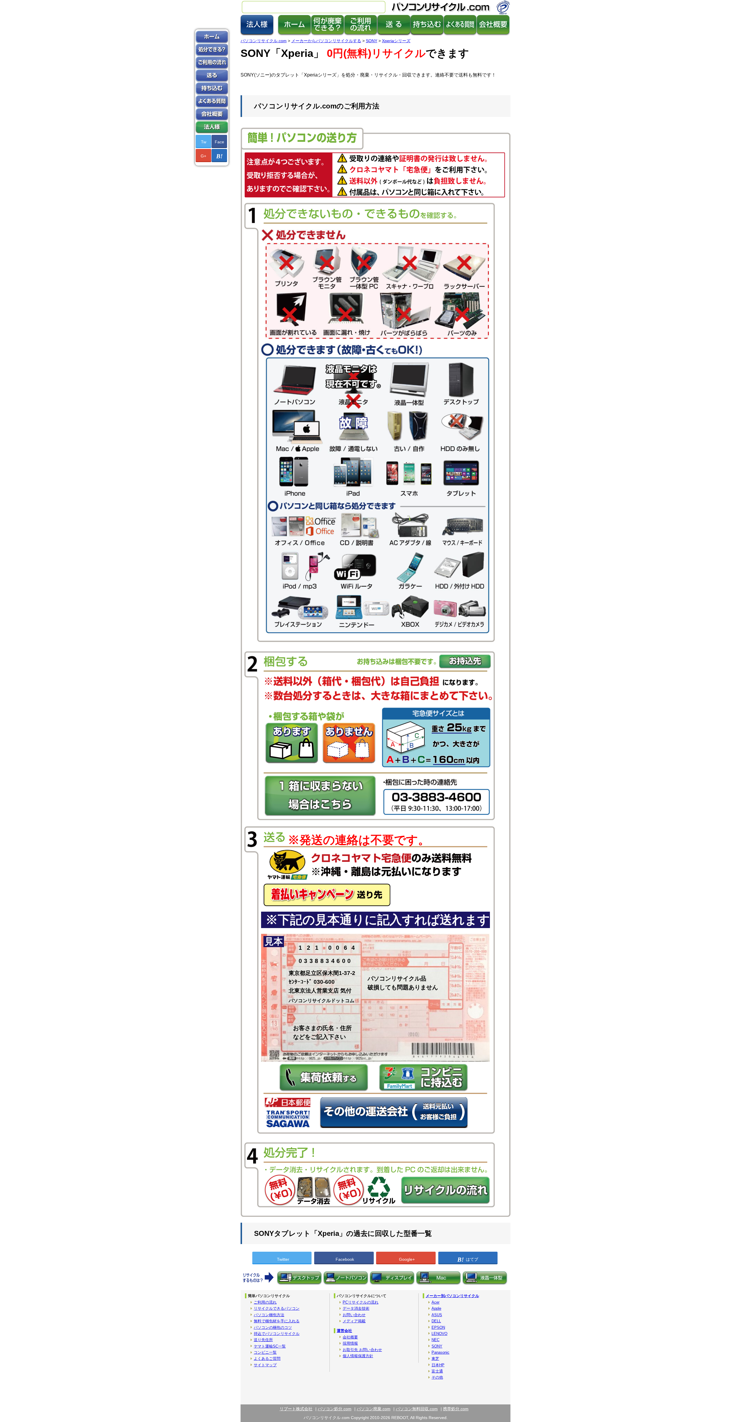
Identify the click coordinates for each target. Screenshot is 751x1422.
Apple (436, 1308)
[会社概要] (493, 34)
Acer (435, 1302)
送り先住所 (263, 1340)
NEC (435, 1340)
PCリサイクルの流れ (360, 1302)
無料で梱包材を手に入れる (277, 1321)
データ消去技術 (356, 1308)
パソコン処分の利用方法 (211, 63)
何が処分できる (211, 50)
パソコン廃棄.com (373, 1408)
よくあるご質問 (267, 1358)
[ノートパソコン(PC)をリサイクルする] (345, 1283)
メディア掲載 (354, 1321)
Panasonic (440, 1352)
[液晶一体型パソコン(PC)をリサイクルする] (485, 1283)
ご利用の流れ (265, 1302)
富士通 (437, 1371)
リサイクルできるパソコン (277, 1308)
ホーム (211, 37)
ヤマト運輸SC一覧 (270, 1346)
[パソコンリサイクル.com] (294, 34)
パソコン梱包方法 (269, 1315)
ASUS (437, 1315)
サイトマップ (265, 1365)
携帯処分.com (455, 1408)
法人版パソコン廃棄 (211, 127)
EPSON (438, 1327)
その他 (437, 1377)
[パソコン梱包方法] (393, 34)
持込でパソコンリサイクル (277, 1333)
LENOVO (439, 1333)
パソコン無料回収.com (417, 1408)
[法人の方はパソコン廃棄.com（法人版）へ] (257, 34)
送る (211, 75)
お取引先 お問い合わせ (362, 1350)
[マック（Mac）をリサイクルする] (438, 1283)
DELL (436, 1321)
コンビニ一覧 (265, 1352)
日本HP (438, 1365)
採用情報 (350, 1343)
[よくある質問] (460, 34)
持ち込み (211, 88)
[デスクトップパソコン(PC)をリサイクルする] (299, 1283)
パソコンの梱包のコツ (273, 1327)
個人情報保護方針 (358, 1356)
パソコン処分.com (334, 1408)
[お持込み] (427, 34)
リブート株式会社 (296, 1408)
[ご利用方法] (360, 34)
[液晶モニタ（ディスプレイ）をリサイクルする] (392, 1283)
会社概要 (350, 1337)
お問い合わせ (354, 1315)
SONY (437, 1346)
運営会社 (344, 1330)
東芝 (435, 1358)
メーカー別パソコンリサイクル (452, 1296)
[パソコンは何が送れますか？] (327, 34)
